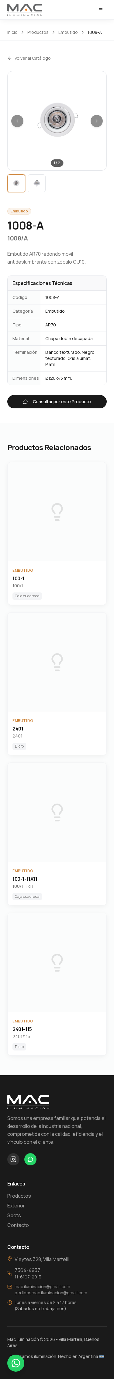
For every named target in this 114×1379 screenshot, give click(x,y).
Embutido (68, 32)
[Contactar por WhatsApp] (15, 1363)
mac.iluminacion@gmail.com (42, 1286)
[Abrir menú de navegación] (101, 10)
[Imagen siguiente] (97, 121)
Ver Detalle (62, 512)
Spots (14, 1215)
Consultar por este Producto (62, 401)
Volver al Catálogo (33, 58)
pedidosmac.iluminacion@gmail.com (51, 1292)
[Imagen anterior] (17, 121)
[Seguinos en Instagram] (13, 1159)
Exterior (16, 1205)
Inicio (12, 32)
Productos (38, 32)
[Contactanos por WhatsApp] (30, 1159)
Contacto (18, 1225)
